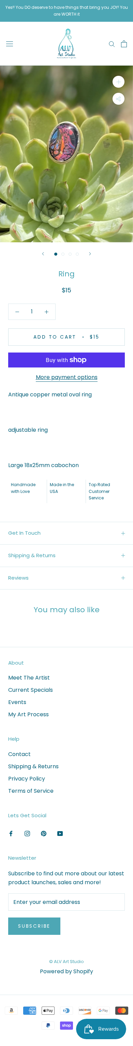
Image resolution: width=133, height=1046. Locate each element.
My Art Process (28, 714)
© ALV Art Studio (66, 961)
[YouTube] (60, 833)
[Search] (112, 44)
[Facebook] (11, 833)
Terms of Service (31, 791)
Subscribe (34, 926)
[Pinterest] (43, 833)
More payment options (67, 377)
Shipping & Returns (32, 555)
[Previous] (43, 253)
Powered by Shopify (66, 971)
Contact (19, 754)
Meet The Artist (29, 678)
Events (17, 702)
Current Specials (30, 690)
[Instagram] (27, 833)
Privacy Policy (26, 779)
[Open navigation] (9, 44)
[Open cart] (124, 43)
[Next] (90, 253)
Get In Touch (24, 532)
